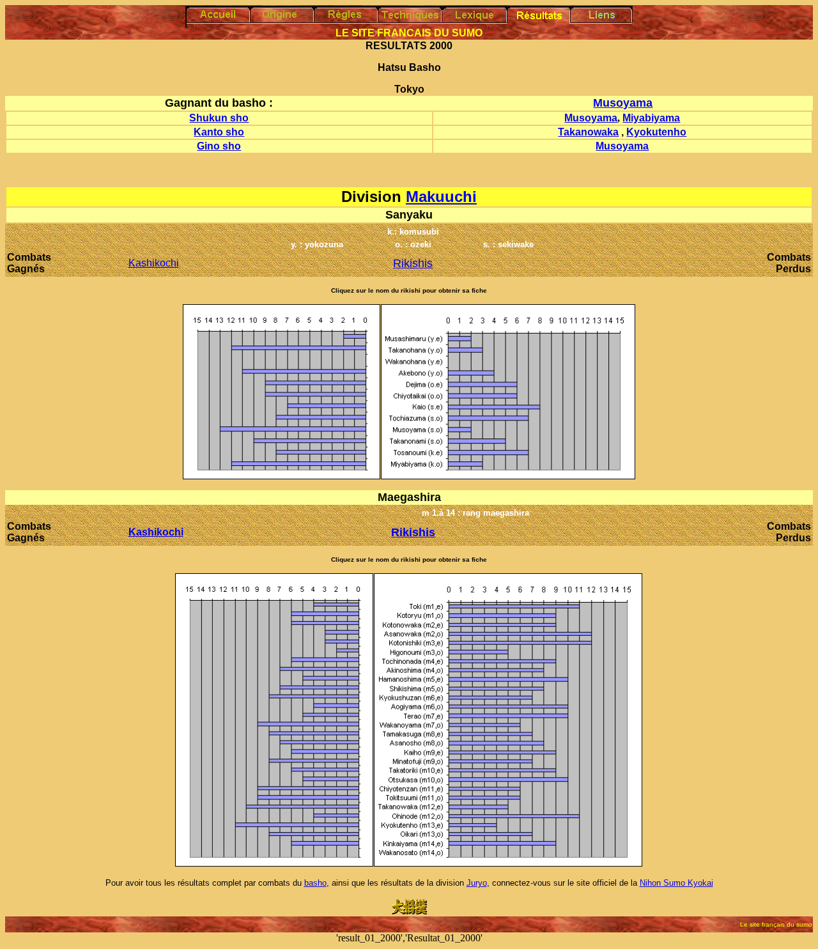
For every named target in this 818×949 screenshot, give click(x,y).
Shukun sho (219, 117)
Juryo (477, 883)
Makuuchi (441, 196)
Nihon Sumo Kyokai (676, 883)
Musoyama (622, 102)
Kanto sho (219, 132)
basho (315, 883)
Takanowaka (588, 132)
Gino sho (219, 146)
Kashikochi (153, 263)
